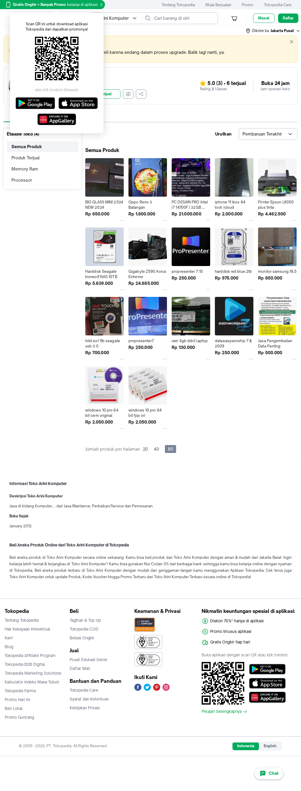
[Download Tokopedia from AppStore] (267, 683)
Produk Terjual (25, 157)
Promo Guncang (19, 717)
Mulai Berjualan (218, 5)
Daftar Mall (80, 668)
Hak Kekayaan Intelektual (27, 629)
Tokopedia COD (84, 629)
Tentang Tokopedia (178, 5)
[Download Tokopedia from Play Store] (267, 669)
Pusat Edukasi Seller (89, 659)
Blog (9, 646)
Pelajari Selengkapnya (222, 711)
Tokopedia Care (278, 5)
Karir (9, 638)
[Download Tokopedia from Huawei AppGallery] (267, 697)
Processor (21, 180)
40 (156, 448)
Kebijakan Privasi (85, 707)
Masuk (264, 18)
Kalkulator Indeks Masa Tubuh (32, 682)
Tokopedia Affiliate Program (30, 655)
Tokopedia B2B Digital (25, 664)
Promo (247, 5)
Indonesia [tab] (245, 746)
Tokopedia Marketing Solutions (33, 673)
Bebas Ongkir (82, 638)
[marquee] (150, 49)
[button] (273, 31)
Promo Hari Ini (17, 699)
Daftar (288, 18)
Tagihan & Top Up (85, 620)
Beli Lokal (14, 708)
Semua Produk (26, 146)
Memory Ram (24, 168)
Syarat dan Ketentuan (89, 699)
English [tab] (270, 746)
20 (145, 448)
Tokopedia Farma (20, 690)
